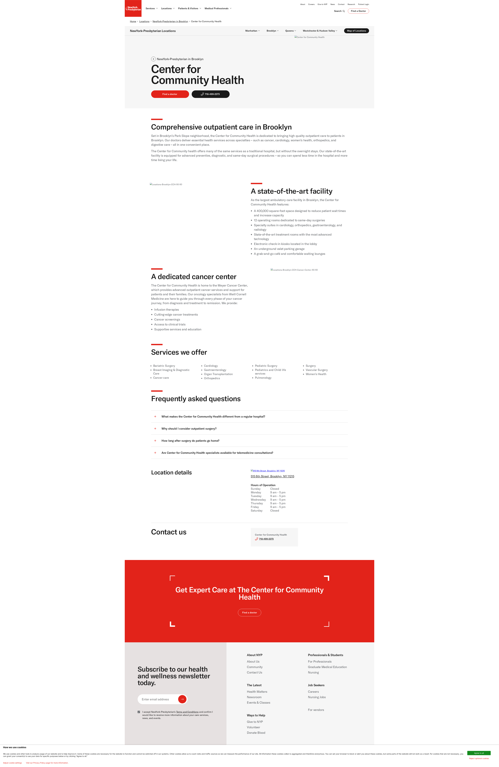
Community (255, 667)
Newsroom (254, 697)
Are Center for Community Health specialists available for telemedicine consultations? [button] (217, 453)
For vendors (316, 710)
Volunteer (253, 727)
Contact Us (254, 672)
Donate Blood (256, 733)
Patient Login (363, 4)
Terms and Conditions (187, 711)
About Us (253, 661)
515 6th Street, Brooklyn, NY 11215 (272, 476)
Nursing (313, 672)
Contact (341, 4)
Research (351, 4)
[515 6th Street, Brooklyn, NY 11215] (268, 470)
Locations (144, 21)
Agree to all (479, 753)
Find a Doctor (358, 11)
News (332, 4)
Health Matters (257, 691)
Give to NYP (322, 4)
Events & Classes (258, 702)
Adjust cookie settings (12, 763)
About (302, 4)
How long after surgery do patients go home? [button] (190, 440)
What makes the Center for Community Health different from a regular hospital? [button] (213, 416)
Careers (311, 4)
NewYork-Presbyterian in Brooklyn (170, 21)
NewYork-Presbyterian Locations (153, 31)
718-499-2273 (212, 94)
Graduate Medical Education (327, 667)
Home (133, 21)
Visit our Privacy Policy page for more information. (47, 763)
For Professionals (320, 661)
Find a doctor (169, 94)
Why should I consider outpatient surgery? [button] (189, 428)
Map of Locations (356, 30)
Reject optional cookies (479, 758)
